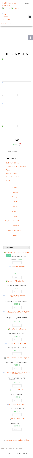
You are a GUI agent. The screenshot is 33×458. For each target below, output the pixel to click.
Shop (27, 3)
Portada (4, 24)
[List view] (18, 242)
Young (15, 235)
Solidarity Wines (11, 173)
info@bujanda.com (9, 3)
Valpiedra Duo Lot (16, 423)
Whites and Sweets (15, 230)
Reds (15, 206)
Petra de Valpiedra (16, 394)
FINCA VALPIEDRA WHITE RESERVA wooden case (16, 379)
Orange (15, 197)
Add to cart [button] (17, 262)
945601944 (6, 5)
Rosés (15, 216)
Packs (8, 170)
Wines (8, 180)
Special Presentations (13, 177)
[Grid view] (14, 242)
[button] (29, 16)
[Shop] (31, 2)
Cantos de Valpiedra (16, 271)
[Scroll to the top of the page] (0, 450)
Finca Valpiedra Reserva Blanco (16, 348)
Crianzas (15, 187)
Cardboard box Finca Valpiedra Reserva (16, 301)
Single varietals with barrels (15, 221)
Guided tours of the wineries (16, 166)
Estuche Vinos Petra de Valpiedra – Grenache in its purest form (16, 318)
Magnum (15, 192)
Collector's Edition (12, 163)
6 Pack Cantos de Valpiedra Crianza (16, 256)
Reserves (15, 211)
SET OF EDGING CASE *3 (16, 409)
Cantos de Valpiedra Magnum (16, 285)
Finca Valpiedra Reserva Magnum (16, 362)
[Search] (24, 151)
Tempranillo (15, 226)
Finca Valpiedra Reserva (16, 333)
